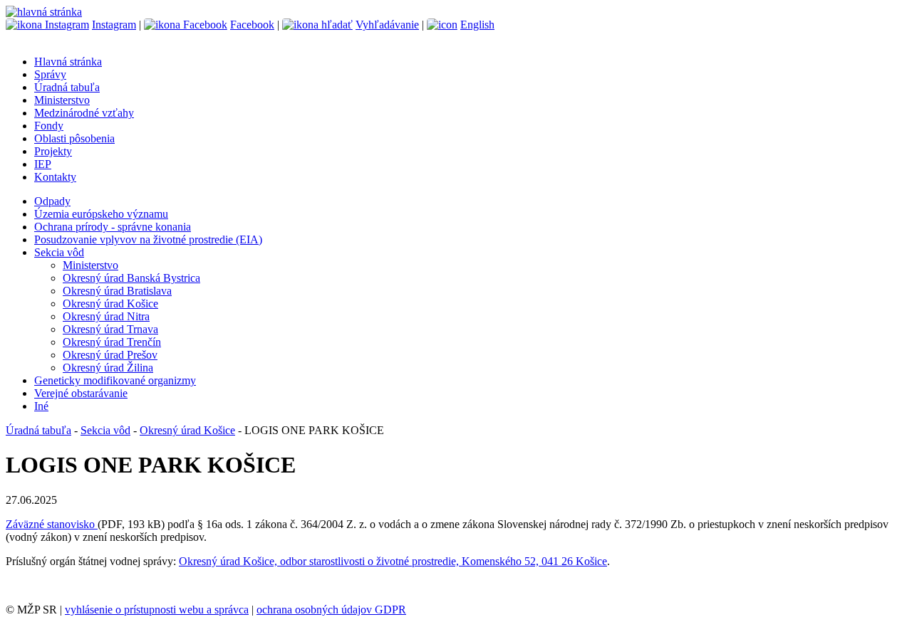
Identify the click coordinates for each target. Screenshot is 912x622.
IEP (42, 164)
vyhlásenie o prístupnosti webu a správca (157, 609)
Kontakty (55, 177)
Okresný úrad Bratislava (117, 291)
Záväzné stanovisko (52, 524)
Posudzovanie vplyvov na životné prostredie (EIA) (148, 239)
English (477, 25)
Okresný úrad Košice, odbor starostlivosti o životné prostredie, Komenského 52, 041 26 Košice (393, 561)
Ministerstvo (62, 100)
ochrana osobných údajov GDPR (331, 609)
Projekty (53, 151)
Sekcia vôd (59, 252)
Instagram (114, 25)
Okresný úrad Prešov (110, 355)
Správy (50, 74)
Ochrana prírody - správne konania (112, 227)
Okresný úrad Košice (110, 303)
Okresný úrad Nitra (106, 316)
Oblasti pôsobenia (74, 138)
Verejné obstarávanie (81, 393)
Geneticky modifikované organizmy (115, 380)
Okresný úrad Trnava (110, 329)
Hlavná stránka (68, 62)
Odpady (52, 201)
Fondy (48, 126)
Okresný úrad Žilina (108, 368)
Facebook (252, 25)
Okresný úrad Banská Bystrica (131, 278)
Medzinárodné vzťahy (84, 113)
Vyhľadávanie (387, 25)
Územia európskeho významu (101, 214)
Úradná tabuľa (67, 87)
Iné (41, 406)
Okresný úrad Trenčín (112, 342)
